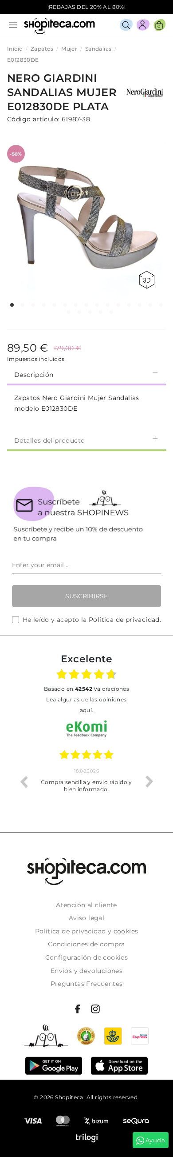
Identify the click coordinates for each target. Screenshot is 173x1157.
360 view (148, 280)
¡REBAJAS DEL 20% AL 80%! (86, 7)
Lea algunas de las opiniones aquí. (86, 704)
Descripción (33, 375)
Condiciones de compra (86, 944)
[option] (86, 781)
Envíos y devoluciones (86, 971)
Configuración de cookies (86, 957)
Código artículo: (33, 119)
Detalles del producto (49, 440)
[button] (12, 305)
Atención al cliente (86, 905)
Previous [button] (24, 781)
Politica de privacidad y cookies (86, 931)
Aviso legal (86, 918)
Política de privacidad (124, 620)
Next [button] (149, 781)
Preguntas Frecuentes (87, 984)
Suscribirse (86, 596)
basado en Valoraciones (86, 688)
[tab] (86, 373)
